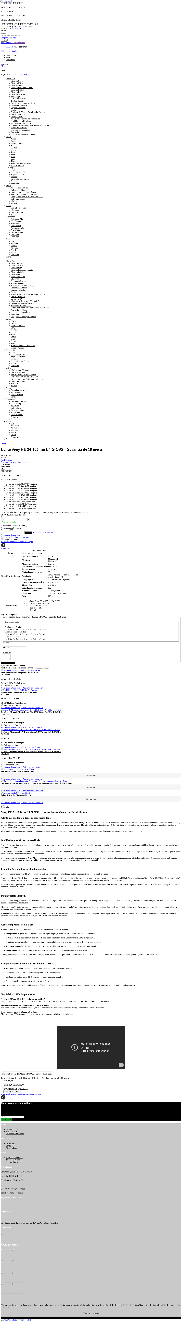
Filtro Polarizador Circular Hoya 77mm (17, 771)
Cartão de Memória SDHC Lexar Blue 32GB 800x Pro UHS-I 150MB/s (31, 732)
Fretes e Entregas (12, 1162)
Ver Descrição (6, 460)
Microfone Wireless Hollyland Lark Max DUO (20, 672)
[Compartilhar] (3, 545)
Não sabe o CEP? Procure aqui (45, 532)
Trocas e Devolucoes (14, 1160)
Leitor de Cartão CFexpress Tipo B (16, 795)
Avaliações (5, 548)
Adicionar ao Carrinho (12, 1091)
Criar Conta (10, 1143)
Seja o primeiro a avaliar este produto (15, 462)
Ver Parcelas (12, 480)
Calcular (28, 533)
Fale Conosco (11, 1131)
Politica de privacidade (15, 1134)
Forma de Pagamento (14, 1158)
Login (8, 1146)
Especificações (15, 1094)
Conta (3, 443)
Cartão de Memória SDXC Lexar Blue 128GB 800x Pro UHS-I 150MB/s (31, 712)
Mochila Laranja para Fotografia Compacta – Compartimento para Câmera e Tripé (36, 783)
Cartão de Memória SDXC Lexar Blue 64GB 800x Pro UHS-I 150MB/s (31, 752)
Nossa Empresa (12, 1129)
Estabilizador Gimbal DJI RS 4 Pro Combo (19, 692)
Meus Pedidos (11, 1148)
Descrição (5, 1094)
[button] (11, 528)
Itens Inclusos (26, 1094)
